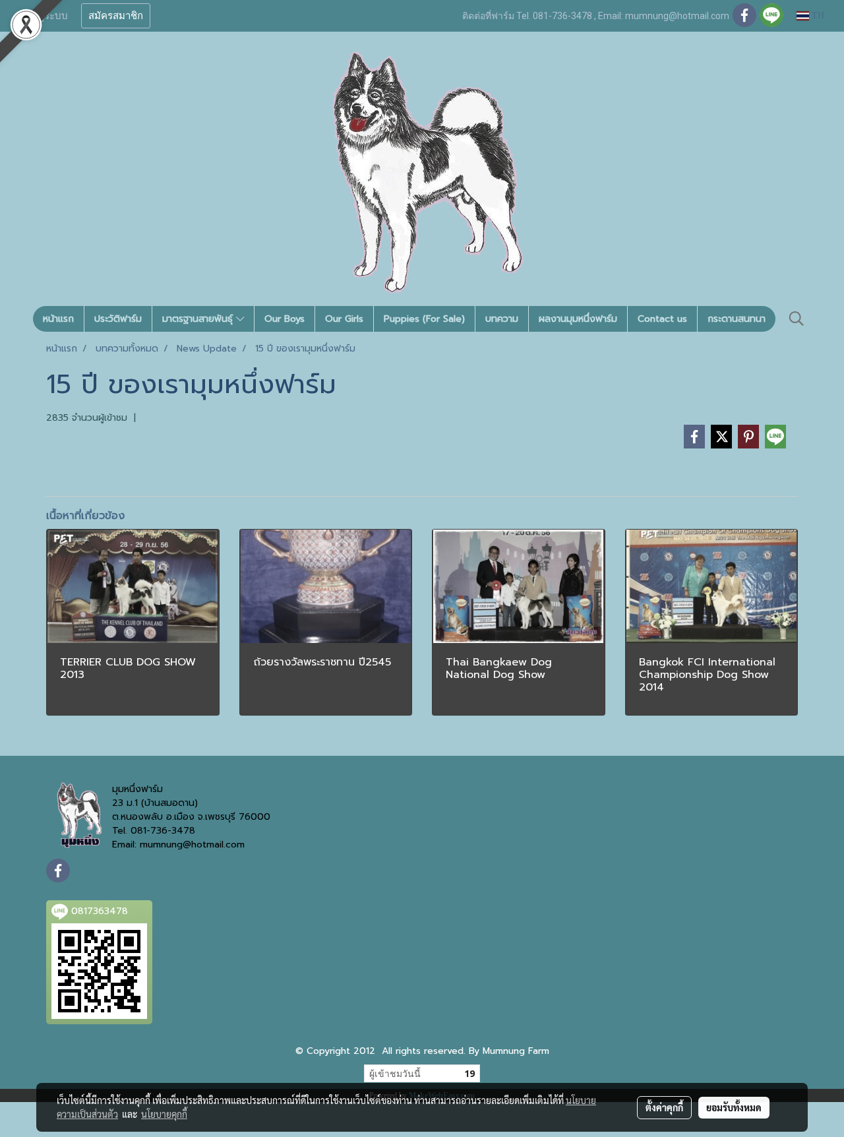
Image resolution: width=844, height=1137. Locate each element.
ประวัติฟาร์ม (118, 319)
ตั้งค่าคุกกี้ (664, 1107)
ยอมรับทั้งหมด (734, 1107)
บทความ (501, 319)
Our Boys (284, 319)
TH (816, 15)
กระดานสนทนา (737, 319)
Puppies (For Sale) (424, 319)
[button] (796, 318)
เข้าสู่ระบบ (45, 16)
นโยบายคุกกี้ (164, 1114)
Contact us (662, 319)
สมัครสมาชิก (115, 16)
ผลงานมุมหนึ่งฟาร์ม (578, 319)
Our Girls (344, 319)
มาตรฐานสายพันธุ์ (199, 319)
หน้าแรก (58, 319)
